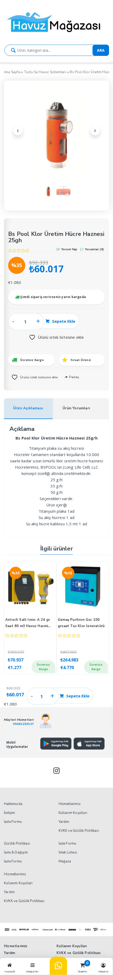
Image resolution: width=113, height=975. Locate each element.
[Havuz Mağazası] (56, 35)
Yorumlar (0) (94, 249)
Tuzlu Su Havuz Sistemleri (45, 72)
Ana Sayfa (12, 72)
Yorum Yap (69, 249)
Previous (18, 130)
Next (95, 130)
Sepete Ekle (63, 321)
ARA (101, 50)
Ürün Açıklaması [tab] (28, 408)
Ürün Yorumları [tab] (76, 408)
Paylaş (73, 377)
